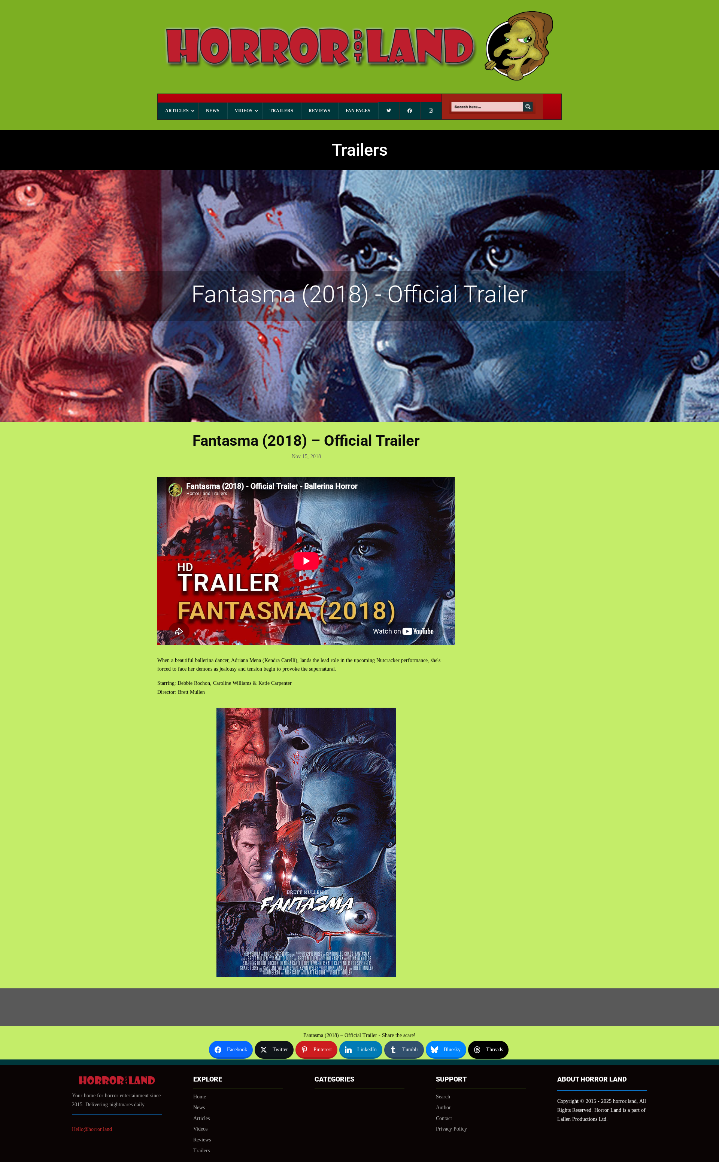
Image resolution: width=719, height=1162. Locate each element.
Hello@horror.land (92, 1129)
